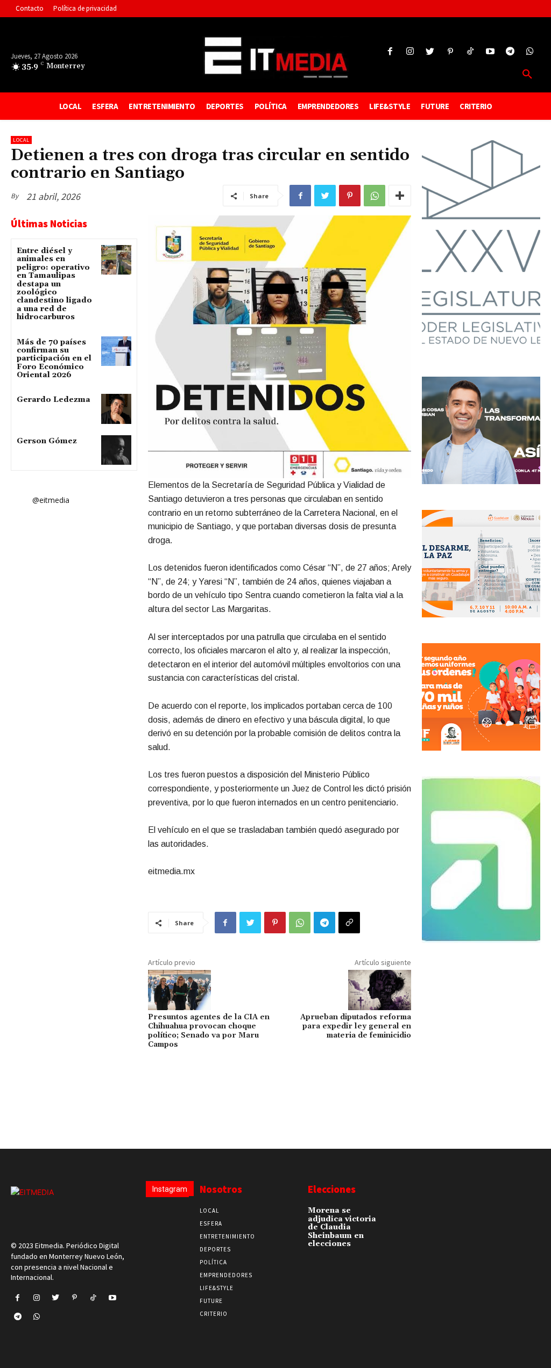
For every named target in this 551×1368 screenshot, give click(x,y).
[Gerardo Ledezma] (116, 408)
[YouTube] (490, 52)
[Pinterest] (450, 52)
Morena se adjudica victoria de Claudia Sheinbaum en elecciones (342, 1227)
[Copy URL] (349, 922)
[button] (527, 75)
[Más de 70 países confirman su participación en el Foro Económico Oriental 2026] (116, 351)
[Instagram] (410, 52)
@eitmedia (50, 500)
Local (21, 139)
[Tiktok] (470, 52)
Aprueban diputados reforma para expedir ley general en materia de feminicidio (355, 1026)
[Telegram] (510, 52)
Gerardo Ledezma (53, 400)
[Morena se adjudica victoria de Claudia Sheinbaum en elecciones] (395, 1214)
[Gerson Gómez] (116, 450)
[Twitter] (430, 52)
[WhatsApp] (374, 195)
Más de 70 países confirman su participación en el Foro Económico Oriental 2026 (54, 358)
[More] (399, 195)
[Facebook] (390, 52)
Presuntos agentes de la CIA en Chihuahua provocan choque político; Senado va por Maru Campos (209, 1030)
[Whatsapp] (530, 52)
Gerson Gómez (47, 441)
